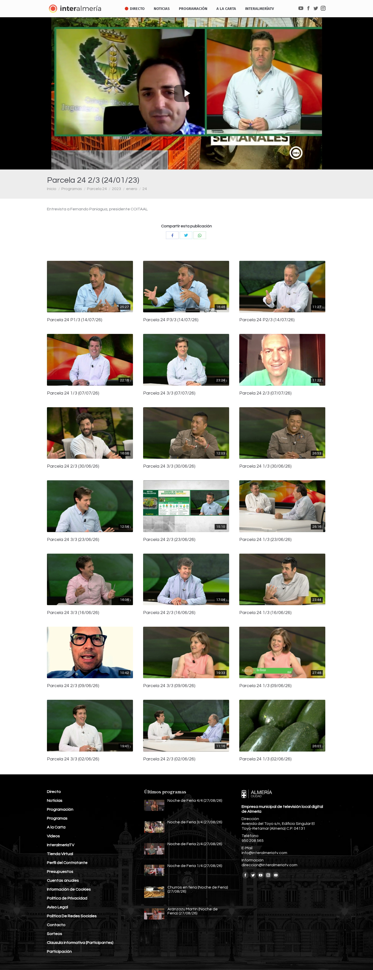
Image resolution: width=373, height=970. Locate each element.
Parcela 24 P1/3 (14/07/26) (74, 320)
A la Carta (56, 827)
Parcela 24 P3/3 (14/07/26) (170, 320)
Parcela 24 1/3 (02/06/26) (265, 759)
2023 (116, 189)
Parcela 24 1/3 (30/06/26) (265, 466)
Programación (60, 809)
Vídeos (53, 836)
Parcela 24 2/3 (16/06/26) (169, 612)
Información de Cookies (69, 889)
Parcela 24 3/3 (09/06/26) (169, 686)
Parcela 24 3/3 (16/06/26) (73, 612)
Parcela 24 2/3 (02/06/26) (169, 759)
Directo (54, 792)
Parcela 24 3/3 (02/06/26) (73, 759)
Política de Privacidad (67, 898)
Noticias (54, 800)
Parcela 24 (97, 189)
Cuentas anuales (63, 880)
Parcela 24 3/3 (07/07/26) (169, 393)
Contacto (56, 925)
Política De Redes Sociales (72, 916)
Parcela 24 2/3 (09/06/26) (73, 686)
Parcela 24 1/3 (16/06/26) (265, 612)
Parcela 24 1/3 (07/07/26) (73, 393)
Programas (71, 189)
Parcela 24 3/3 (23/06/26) (73, 539)
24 (144, 189)
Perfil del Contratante (67, 863)
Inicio (51, 189)
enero (131, 189)
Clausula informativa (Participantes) (80, 943)
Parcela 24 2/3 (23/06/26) (169, 539)
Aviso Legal (57, 907)
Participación (59, 951)
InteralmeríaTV (60, 845)
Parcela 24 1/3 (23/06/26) (265, 539)
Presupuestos (60, 872)
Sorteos (54, 934)
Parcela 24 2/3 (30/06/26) (73, 466)
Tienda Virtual (60, 854)
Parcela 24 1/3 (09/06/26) (265, 686)
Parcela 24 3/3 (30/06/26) (169, 466)
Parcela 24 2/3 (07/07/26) (265, 393)
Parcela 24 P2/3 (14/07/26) (267, 320)
